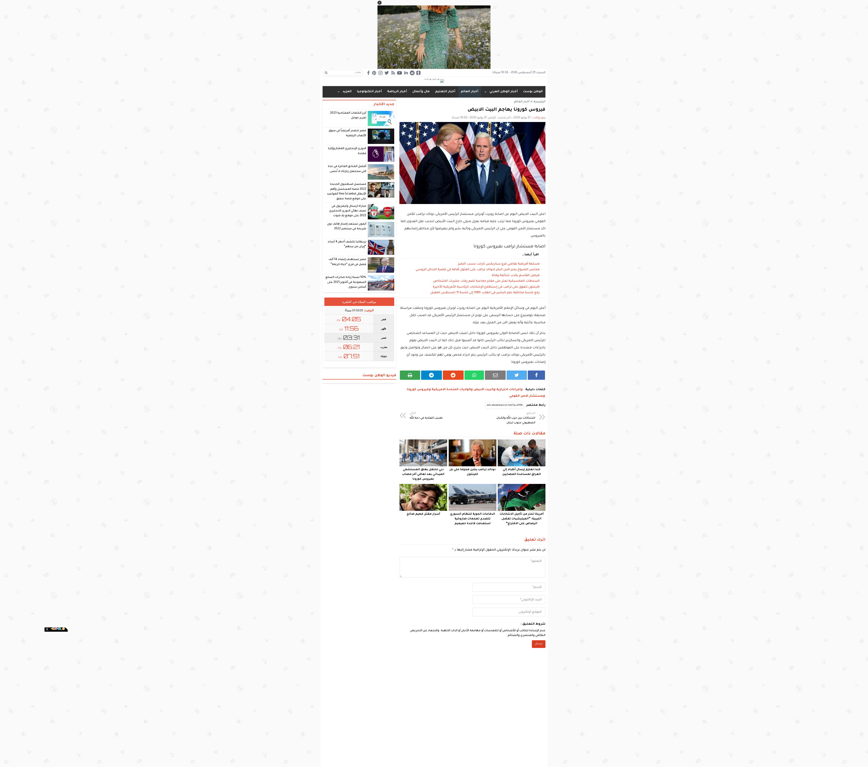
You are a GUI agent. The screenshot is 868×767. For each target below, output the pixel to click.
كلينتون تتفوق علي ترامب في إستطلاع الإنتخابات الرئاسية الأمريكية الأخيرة (486, 287)
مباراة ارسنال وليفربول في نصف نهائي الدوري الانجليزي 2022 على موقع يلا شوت (347, 211)
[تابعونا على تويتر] (387, 73)
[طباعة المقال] (410, 375)
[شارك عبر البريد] (495, 375)
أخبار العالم (469, 91)
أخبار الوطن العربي (503, 91)
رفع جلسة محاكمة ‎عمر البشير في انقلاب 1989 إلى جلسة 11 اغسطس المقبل (485, 292)
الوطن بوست (533, 91)
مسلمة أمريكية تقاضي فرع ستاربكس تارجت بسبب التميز (499, 264)
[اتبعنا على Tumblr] (418, 73)
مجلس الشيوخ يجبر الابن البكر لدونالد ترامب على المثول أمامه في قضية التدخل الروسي (478, 269)
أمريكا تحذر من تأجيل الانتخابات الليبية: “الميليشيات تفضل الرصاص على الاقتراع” (522, 519)
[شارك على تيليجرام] (431, 375)
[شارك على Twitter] (517, 375)
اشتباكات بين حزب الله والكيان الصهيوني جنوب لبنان (515, 418)
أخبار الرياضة (397, 91)
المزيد (347, 91)
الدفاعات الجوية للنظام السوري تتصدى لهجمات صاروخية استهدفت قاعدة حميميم (472, 519)
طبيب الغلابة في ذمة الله (426, 416)
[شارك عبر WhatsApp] (474, 375)
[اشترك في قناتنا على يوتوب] (399, 73)
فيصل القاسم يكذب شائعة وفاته (516, 275)
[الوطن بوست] (434, 81)
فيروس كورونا (418, 389)
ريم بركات (539, 118)
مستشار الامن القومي (526, 396)
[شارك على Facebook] (536, 375)
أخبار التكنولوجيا (369, 91)
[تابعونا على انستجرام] (380, 73)
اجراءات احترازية (508, 389)
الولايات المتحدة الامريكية (451, 389)
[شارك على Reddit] (453, 375)
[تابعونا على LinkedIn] (406, 72)
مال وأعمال (421, 91)
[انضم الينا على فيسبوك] (368, 73)
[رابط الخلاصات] (393, 73)
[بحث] (326, 72)
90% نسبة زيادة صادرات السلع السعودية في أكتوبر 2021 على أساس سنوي (346, 282)
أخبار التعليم (445, 91)
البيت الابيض (483, 389)
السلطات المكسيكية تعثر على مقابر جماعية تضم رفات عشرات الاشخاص (486, 281)
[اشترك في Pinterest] (374, 73)
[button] (379, 3)
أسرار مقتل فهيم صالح (423, 514)
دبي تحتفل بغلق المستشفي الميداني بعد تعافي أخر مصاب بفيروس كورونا (423, 474)
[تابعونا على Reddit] (412, 73)
